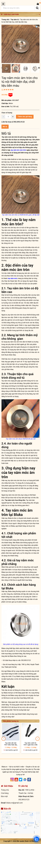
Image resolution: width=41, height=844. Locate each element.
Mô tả (5, 127)
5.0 (2, 90)
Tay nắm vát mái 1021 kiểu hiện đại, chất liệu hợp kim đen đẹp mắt (10, 744)
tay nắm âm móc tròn (18, 150)
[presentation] (3, 739)
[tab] (5, 127)
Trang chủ (5, 19)
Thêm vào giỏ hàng (25, 117)
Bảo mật (4, 796)
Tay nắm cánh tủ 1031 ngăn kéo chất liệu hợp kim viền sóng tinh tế (30, 744)
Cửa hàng (4, 793)
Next (39, 68)
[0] (38, 4)
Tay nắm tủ (15, 19)
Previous (2, 68)
